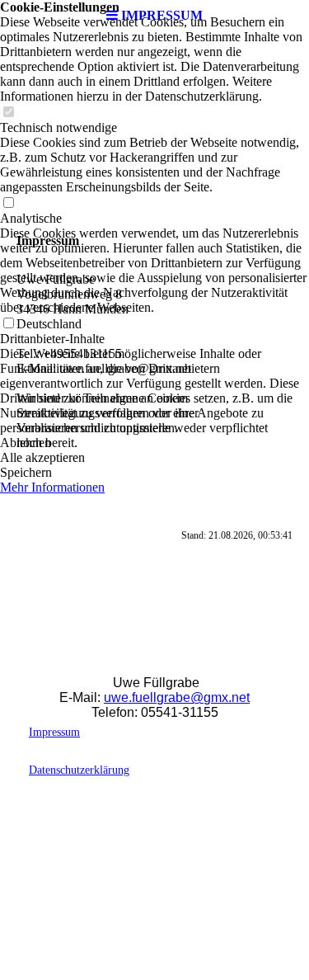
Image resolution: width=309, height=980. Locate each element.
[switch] (8, 113)
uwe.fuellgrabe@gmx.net (177, 697)
